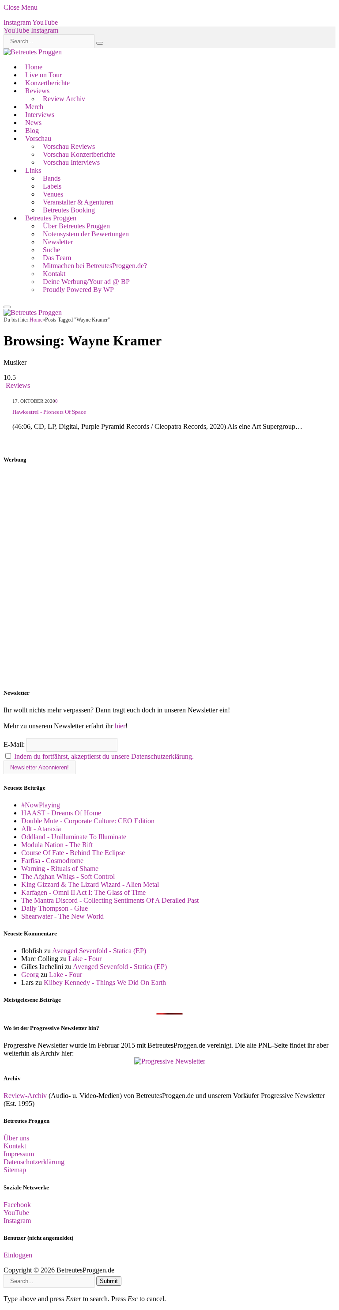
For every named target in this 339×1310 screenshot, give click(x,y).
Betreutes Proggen (50, 218)
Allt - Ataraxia (41, 829)
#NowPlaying (40, 805)
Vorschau (38, 138)
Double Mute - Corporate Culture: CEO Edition (87, 821)
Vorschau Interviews (71, 162)
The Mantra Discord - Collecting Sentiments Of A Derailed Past (110, 900)
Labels (52, 186)
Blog (32, 130)
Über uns (16, 1138)
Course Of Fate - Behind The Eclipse (73, 852)
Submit (109, 1281)
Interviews (39, 114)
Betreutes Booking (69, 210)
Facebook (17, 1204)
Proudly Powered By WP (78, 289)
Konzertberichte (47, 83)
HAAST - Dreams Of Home (61, 813)
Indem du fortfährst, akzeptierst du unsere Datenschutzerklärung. (104, 756)
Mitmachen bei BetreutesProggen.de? (95, 265)
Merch (34, 106)
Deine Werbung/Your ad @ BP (86, 281)
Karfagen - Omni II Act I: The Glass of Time (83, 892)
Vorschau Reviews (69, 146)
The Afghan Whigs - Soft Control (68, 876)
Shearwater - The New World (62, 916)
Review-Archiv (25, 1095)
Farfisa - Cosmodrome (52, 860)
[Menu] (7, 307)
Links (33, 170)
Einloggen (18, 1255)
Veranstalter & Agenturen (78, 202)
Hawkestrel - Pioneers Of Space (49, 412)
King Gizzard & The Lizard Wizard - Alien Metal (90, 884)
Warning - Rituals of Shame (59, 868)
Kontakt (54, 273)
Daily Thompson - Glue (54, 908)
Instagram (17, 1220)
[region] (169, 576)
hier (120, 726)
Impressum (19, 1154)
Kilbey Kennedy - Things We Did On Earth (105, 982)
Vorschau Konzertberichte (79, 154)
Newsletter (58, 242)
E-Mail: (15, 744)
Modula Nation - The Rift (57, 844)
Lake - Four (85, 958)
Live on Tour (43, 75)
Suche (51, 250)
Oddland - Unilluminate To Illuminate (73, 837)
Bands (51, 178)
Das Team (57, 257)
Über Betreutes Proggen (76, 226)
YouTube (16, 1212)
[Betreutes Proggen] (33, 52)
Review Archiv (64, 98)
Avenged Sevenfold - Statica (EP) (99, 950)
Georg (30, 974)
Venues (53, 194)
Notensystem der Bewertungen (86, 234)
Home (33, 67)
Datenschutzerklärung (34, 1162)
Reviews (37, 91)
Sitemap (15, 1170)
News (33, 122)
